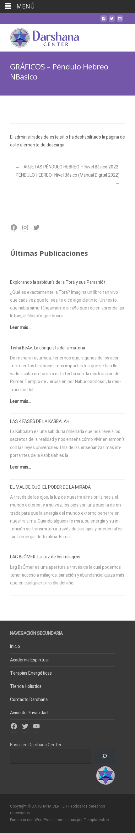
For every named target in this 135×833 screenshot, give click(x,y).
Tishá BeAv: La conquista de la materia (47, 348)
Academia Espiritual (29, 660)
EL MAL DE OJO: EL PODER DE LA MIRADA (50, 487)
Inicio (15, 646)
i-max (72, 820)
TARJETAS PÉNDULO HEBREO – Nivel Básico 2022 (66, 167)
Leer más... (20, 327)
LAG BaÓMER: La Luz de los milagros (45, 557)
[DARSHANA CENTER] (39, 36)
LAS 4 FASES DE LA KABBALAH (39, 421)
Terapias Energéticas (31, 673)
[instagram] (120, 21)
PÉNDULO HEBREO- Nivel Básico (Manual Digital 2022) (68, 179)
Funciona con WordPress (32, 820)
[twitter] (112, 21)
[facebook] (103, 21)
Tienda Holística (25, 686)
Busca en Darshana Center (36, 745)
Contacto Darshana (29, 699)
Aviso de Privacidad (29, 713)
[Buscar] (104, 756)
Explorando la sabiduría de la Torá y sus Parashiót (57, 282)
